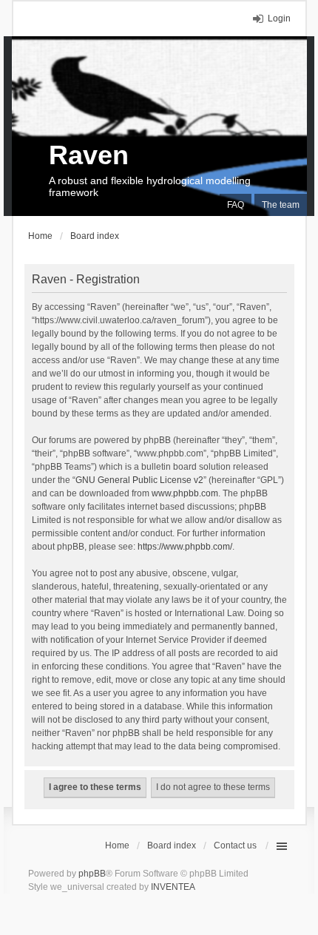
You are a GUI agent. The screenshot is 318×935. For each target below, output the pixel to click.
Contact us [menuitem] (235, 845)
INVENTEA (173, 887)
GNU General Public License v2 (139, 480)
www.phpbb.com (185, 493)
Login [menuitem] (279, 18)
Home (117, 845)
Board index (171, 845)
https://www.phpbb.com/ (185, 546)
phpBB (92, 873)
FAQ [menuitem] (235, 205)
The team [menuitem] (281, 205)
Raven (89, 155)
